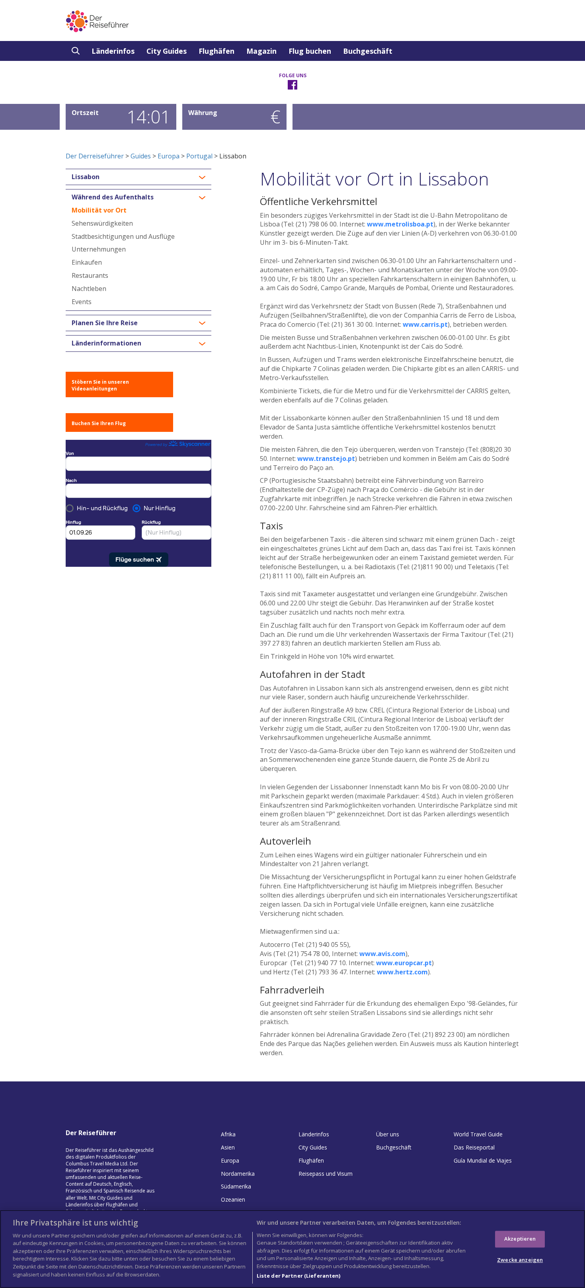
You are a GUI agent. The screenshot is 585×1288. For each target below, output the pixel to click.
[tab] (138, 177)
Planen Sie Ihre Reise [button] (105, 323)
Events (82, 301)
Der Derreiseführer (95, 156)
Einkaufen (87, 262)
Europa (168, 156)
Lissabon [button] (85, 177)
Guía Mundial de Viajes (483, 1160)
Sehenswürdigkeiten (102, 223)
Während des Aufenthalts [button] (113, 197)
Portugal (199, 156)
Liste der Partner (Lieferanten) (299, 1275)
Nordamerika (238, 1173)
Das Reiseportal (474, 1147)
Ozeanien (233, 1199)
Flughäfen (216, 51)
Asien (228, 1147)
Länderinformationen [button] (106, 343)
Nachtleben (89, 288)
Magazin (261, 51)
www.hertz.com (402, 972)
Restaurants (90, 275)
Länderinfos (113, 51)
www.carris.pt (425, 324)
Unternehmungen (99, 249)
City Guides (166, 51)
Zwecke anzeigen (520, 1260)
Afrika (228, 1134)
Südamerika (236, 1186)
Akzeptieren (520, 1238)
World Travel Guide (478, 1134)
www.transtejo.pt (326, 458)
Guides (141, 156)
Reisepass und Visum (325, 1173)
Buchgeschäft (367, 51)
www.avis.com (382, 953)
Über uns (387, 1134)
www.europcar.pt (404, 962)
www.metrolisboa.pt (400, 224)
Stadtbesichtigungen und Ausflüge (123, 236)
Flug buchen (310, 51)
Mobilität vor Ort (99, 210)
